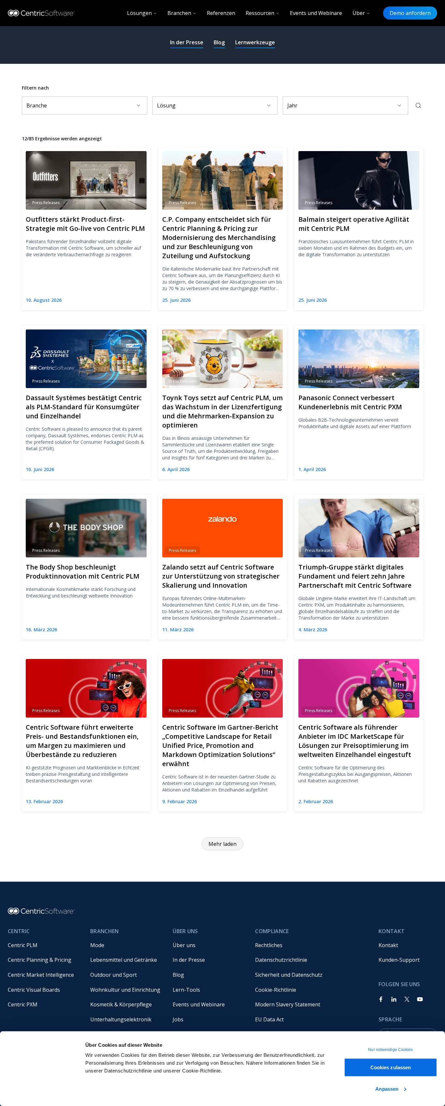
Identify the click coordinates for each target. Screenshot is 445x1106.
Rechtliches (268, 945)
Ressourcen (260, 13)
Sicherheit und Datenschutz (289, 974)
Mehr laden (222, 843)
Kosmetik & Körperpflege (121, 1004)
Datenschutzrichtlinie (281, 959)
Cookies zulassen (390, 1067)
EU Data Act (269, 1019)
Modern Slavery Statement (287, 1004)
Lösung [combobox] (166, 105)
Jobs (178, 1019)
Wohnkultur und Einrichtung (125, 989)
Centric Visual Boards (34, 989)
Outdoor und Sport (113, 974)
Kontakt (388, 945)
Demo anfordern (410, 13)
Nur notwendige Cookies (390, 1049)
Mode (97, 945)
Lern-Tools (186, 989)
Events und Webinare (316, 13)
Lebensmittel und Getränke (123, 959)
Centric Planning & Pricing (39, 959)
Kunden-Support (399, 959)
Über (358, 13)
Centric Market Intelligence (41, 974)
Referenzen (221, 13)
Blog (219, 42)
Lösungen (139, 13)
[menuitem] (44, 945)
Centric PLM (22, 945)
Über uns (184, 945)
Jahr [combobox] (292, 105)
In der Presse (186, 42)
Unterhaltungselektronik (120, 1019)
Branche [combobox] (36, 105)
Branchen (179, 13)
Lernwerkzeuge (255, 42)
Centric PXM (22, 1004)
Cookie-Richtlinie (275, 989)
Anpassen (386, 1088)
